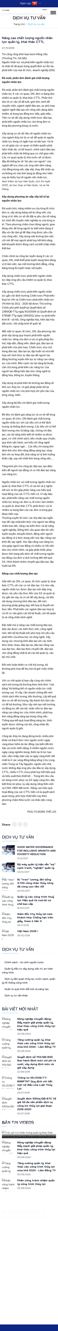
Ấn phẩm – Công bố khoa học (20, 1288)
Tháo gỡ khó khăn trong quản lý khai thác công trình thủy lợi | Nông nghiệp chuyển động (28, 1123)
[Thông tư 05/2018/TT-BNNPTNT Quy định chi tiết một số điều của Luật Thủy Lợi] (8, 1082)
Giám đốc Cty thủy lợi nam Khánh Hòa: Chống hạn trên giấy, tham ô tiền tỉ (35, 917)
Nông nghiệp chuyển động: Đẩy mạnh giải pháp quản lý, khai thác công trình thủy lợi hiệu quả (36, 1024)
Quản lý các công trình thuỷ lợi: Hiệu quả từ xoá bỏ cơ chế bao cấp (35, 900)
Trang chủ (19, 24)
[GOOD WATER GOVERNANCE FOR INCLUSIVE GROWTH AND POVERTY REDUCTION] (8, 851)
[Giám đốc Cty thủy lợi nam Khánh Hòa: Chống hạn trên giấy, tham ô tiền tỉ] (8, 918)
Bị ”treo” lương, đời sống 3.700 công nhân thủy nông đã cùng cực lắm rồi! (35, 883)
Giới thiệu (9, 1232)
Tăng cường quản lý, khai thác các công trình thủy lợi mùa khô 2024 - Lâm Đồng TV (36, 1043)
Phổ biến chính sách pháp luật (20, 1254)
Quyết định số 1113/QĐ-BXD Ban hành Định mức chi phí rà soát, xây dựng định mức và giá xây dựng (36, 1062)
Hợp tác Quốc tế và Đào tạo (19, 1283)
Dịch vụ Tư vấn (12, 1249)
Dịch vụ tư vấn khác (16, 995)
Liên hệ (8, 1260)
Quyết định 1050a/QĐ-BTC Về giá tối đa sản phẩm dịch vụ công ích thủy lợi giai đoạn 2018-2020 (36, 1104)
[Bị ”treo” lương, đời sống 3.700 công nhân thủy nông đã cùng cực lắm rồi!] (8, 884)
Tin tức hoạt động (14, 1238)
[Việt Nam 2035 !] (8, 935)
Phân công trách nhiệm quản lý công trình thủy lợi (36, 1182)
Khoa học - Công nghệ (16, 1243)
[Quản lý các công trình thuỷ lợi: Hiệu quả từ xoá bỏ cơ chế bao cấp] (8, 901)
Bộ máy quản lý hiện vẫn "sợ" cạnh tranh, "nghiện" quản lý (36, 866)
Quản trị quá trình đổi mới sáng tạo (23, 1317)
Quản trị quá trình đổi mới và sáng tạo (26, 989)
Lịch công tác (11, 1277)
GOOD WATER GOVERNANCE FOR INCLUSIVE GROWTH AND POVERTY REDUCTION (36, 850)
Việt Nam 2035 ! (27, 931)
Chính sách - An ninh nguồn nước (24, 962)
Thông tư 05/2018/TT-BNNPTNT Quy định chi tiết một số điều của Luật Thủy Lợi (34, 1083)
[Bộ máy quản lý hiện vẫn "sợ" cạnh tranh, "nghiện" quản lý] (8, 869)
